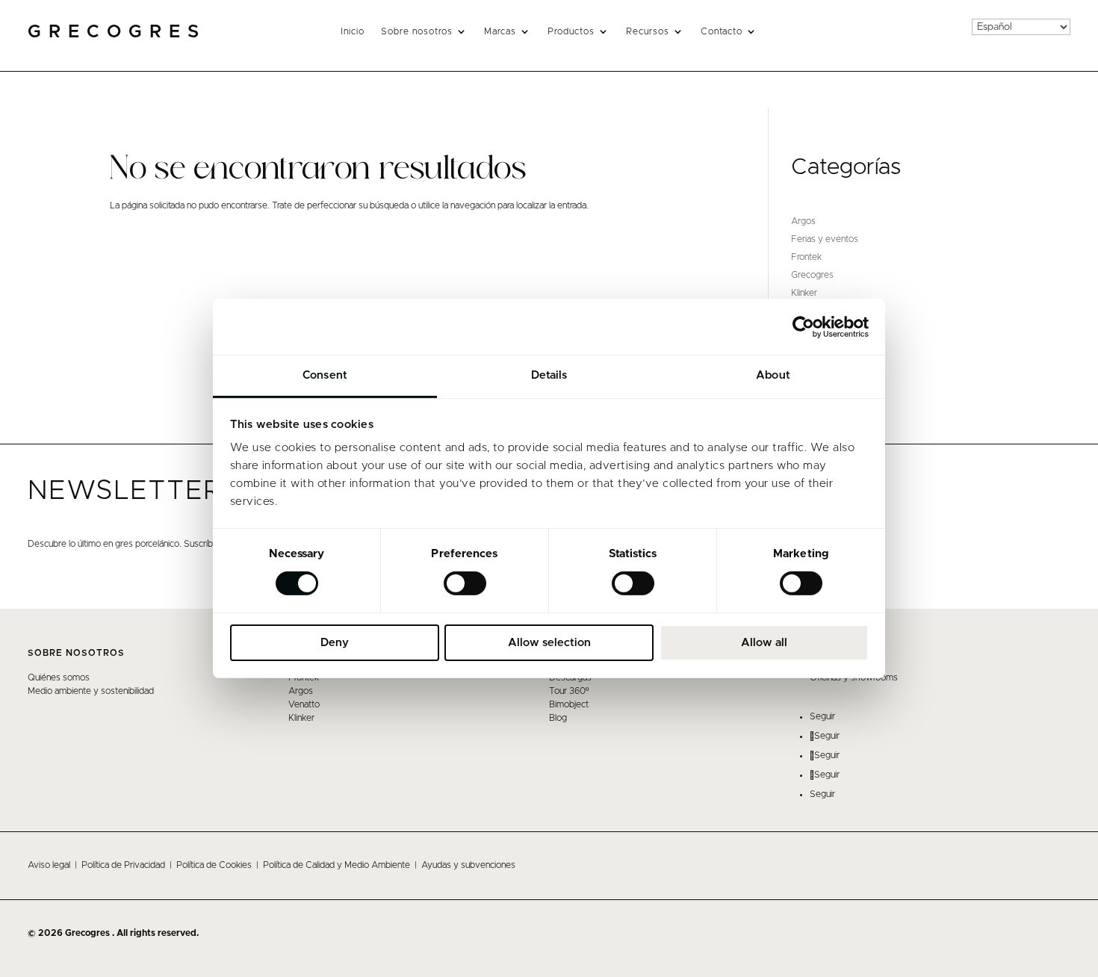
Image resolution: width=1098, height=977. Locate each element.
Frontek (806, 256)
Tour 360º (569, 690)
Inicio (353, 31)
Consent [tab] (325, 375)
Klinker (804, 292)
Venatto (304, 704)
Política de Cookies (214, 864)
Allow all (764, 642)
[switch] (465, 583)
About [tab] (773, 375)
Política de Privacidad (123, 864)
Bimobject (569, 704)
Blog (558, 717)
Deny (334, 642)
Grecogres (812, 274)
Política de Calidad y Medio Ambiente (336, 864)
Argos (803, 221)
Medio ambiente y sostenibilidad (91, 690)
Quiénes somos (59, 677)
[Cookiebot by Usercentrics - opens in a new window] (803, 326)
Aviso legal (49, 864)
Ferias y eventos (824, 239)
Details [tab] (549, 375)
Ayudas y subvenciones (468, 864)
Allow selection (549, 642)
